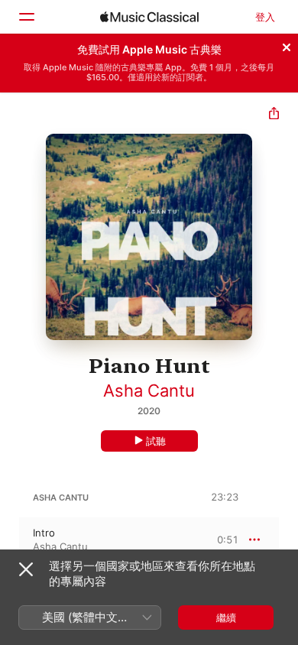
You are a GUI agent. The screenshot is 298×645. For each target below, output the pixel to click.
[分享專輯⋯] (274, 115)
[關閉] (286, 45)
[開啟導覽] (26, 17)
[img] (149, 16)
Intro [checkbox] (44, 533)
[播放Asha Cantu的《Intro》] (10, 539)
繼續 (226, 617)
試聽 (156, 441)
